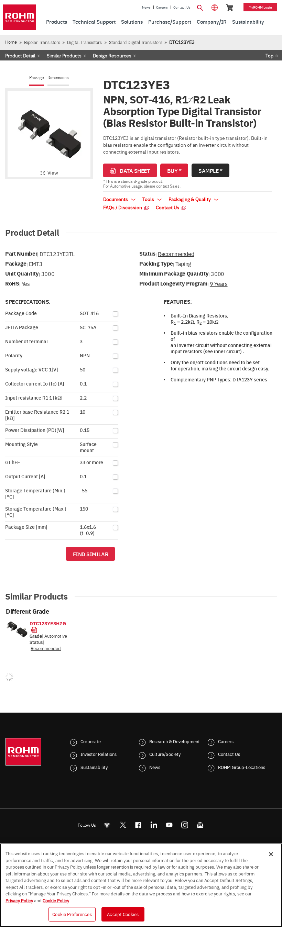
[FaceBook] (138, 824)
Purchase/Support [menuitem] (169, 21)
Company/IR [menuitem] (212, 21)
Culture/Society (165, 754)
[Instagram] (185, 824)
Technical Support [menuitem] (94, 21)
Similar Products (64, 55)
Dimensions (58, 77)
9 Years (219, 283)
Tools (148, 199)
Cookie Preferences (71, 914)
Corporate (90, 741)
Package (36, 77)
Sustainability (94, 767)
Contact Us (182, 7)
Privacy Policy (19, 900)
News (146, 7)
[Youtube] (169, 824)
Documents (116, 199)
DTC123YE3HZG (48, 623)
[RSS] (107, 824)
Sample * (210, 170)
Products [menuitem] (56, 21)
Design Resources (112, 55)
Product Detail (20, 55)
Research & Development (174, 741)
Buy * (174, 170)
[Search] (200, 6)
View (52, 172)
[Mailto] (200, 824)
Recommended (176, 253)
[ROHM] (19, 17)
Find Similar (90, 554)
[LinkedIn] (154, 824)
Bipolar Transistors (42, 42)
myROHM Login (260, 7)
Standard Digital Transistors (135, 42)
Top (269, 55)
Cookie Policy (56, 900)
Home (11, 42)
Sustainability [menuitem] (248, 21)
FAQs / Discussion (123, 207)
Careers (162, 7)
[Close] (271, 854)
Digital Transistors (84, 42)
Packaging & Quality (190, 199)
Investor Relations (98, 754)
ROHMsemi (122, 824)
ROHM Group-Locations (241, 767)
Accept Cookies (123, 914)
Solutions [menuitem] (132, 21)
